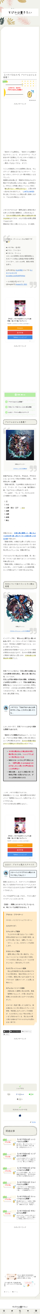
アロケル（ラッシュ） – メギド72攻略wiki (20, 631)
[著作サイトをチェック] (20, 1115)
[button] (20, 1099)
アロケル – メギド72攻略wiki (20, 468)
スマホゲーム (27, 1031)
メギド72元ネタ (16, 1031)
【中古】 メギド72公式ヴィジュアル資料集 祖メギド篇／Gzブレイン (19, 320)
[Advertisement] (20, 49)
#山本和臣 (19, 270)
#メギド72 (13, 273)
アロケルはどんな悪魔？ (15, 402)
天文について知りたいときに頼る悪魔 (19, 407)
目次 (18, 394)
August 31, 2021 (21, 284)
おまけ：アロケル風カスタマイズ (18, 412)
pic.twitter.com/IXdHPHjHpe (15, 276)
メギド (7, 1034)
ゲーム (7, 1031)
